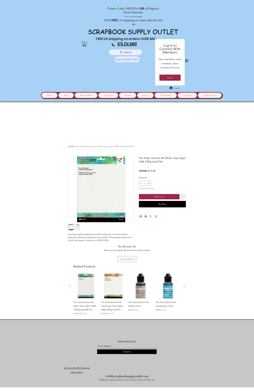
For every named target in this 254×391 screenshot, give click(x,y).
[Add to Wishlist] (183, 196)
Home (71, 146)
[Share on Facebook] (140, 216)
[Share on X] (155, 216)
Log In (170, 77)
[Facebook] (186, 60)
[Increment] (149, 183)
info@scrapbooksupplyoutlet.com (127, 376)
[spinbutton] (145, 183)
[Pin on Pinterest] (145, 216)
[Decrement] (141, 183)
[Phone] (113, 44)
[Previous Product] (69, 286)
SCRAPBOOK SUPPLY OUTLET (133, 31)
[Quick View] (86, 286)
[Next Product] (184, 286)
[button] (84, 44)
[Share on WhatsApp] (150, 216)
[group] (127, 294)
